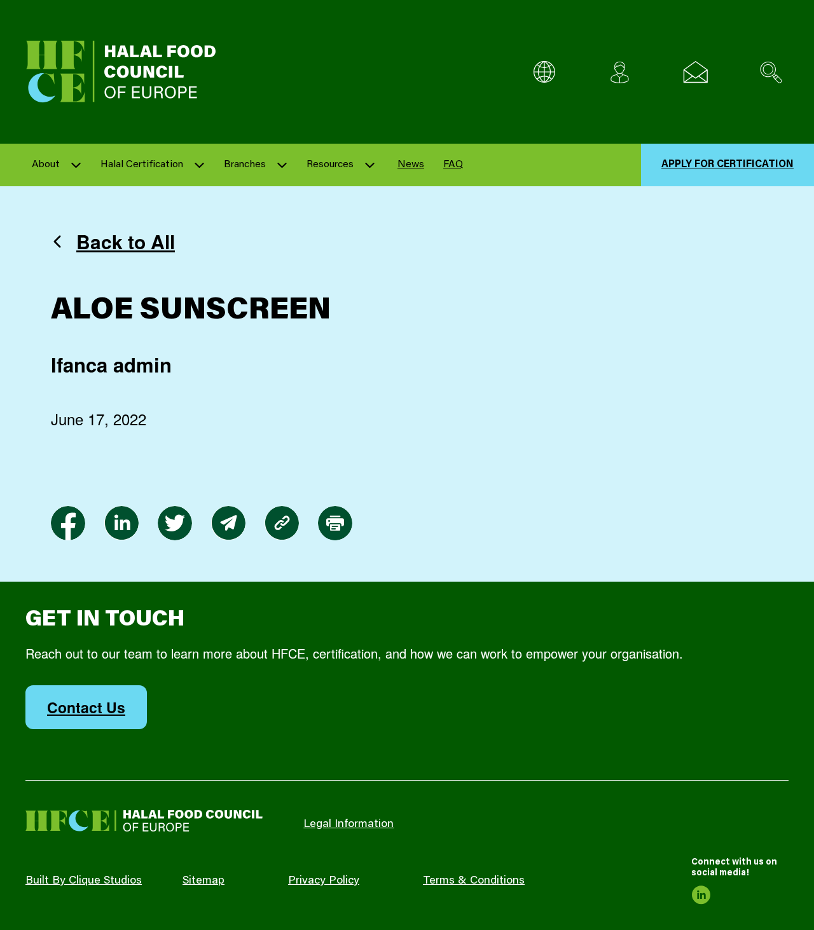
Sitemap (203, 881)
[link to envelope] (228, 523)
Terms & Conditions (474, 881)
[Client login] (619, 72)
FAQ (453, 165)
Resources (330, 165)
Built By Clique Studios (83, 881)
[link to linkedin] (121, 523)
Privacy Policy (323, 881)
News (410, 165)
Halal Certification (141, 165)
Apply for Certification (727, 165)
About (46, 165)
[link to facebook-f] (68, 523)
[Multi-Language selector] (544, 72)
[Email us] (695, 72)
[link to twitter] (175, 523)
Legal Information (348, 824)
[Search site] (771, 72)
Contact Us (86, 707)
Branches (245, 165)
